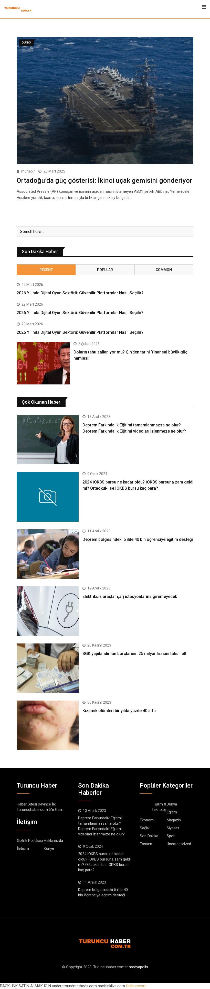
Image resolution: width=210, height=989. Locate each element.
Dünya (172, 804)
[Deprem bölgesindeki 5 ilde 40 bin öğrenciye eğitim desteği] (48, 554)
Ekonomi (147, 820)
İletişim (23, 848)
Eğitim (172, 812)
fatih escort (136, 986)
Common (164, 270)
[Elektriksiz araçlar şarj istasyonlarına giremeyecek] (48, 611)
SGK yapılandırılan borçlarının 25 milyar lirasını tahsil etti (134, 653)
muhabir (28, 171)
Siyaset (173, 828)
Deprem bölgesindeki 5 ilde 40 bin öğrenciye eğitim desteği (137, 539)
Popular (105, 270)
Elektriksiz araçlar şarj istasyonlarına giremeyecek (129, 596)
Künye (49, 848)
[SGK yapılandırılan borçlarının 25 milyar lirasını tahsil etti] (48, 668)
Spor (171, 836)
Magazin (174, 820)
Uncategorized (179, 844)
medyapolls (138, 967)
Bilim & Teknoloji (159, 807)
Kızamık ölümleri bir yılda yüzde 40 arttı (119, 710)
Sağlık (145, 828)
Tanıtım (146, 844)
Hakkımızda (53, 840)
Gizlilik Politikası (30, 840)
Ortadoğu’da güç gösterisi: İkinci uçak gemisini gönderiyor (104, 180)
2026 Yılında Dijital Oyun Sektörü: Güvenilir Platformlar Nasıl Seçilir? (80, 293)
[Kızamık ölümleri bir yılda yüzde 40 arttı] (48, 725)
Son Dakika (149, 836)
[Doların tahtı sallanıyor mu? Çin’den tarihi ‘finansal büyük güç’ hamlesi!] (43, 363)
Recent (46, 270)
